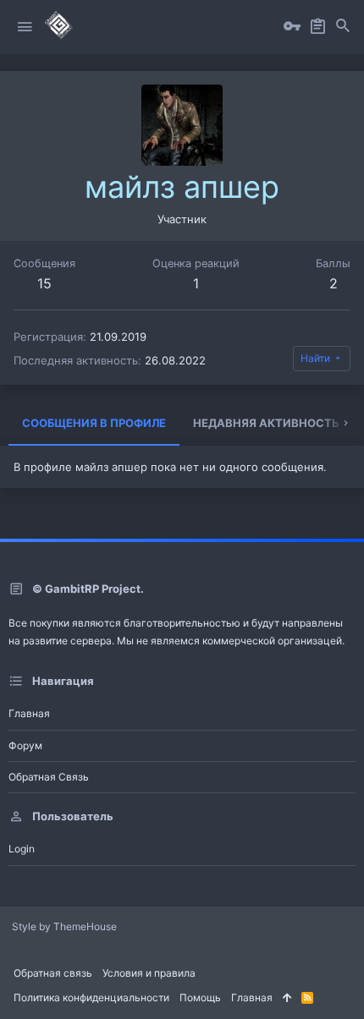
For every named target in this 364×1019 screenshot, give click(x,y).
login (21, 848)
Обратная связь (48, 776)
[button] (24, 27)
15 (44, 283)
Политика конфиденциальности (91, 997)
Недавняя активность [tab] (266, 423)
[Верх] (287, 998)
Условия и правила (149, 973)
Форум (25, 745)
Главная (29, 713)
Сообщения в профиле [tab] (94, 423)
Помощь (200, 997)
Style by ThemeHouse (64, 926)
